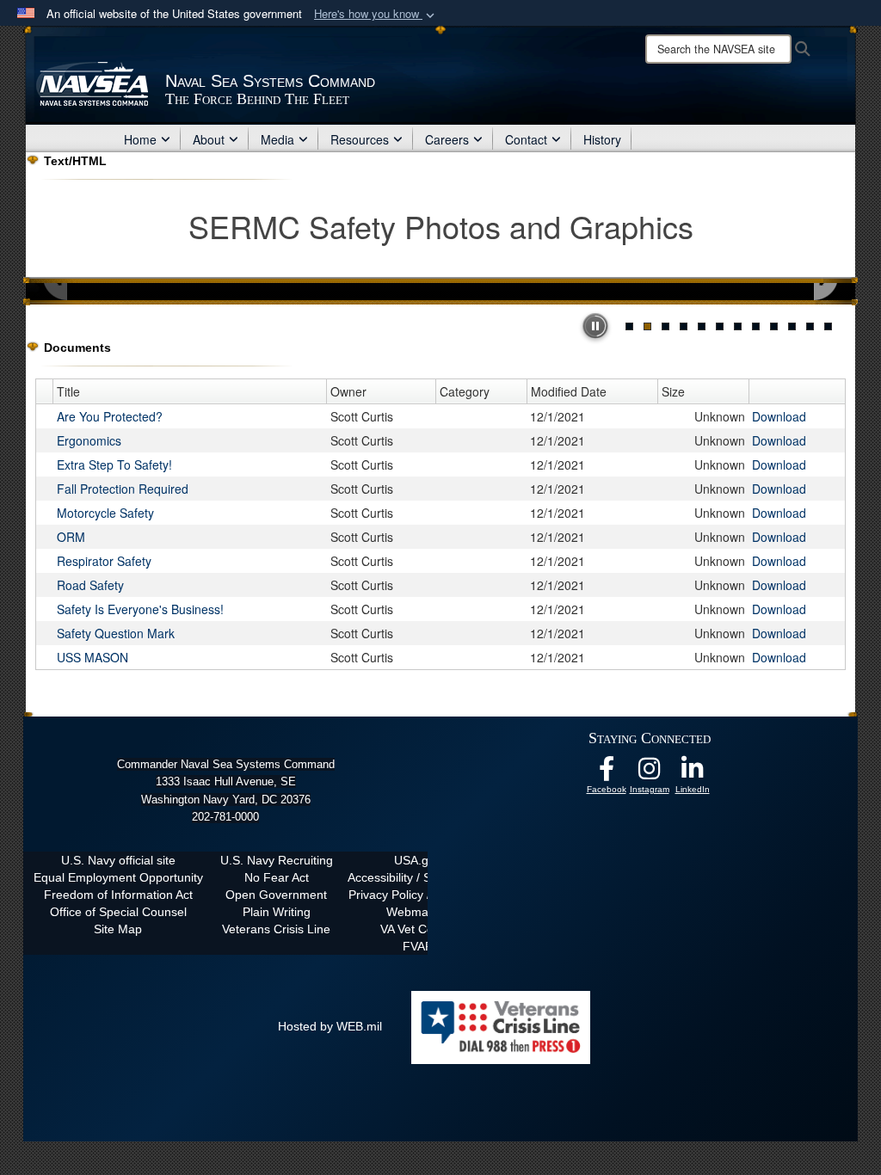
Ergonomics (89, 440)
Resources (359, 139)
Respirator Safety (104, 560)
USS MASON (92, 657)
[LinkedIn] (692, 773)
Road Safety (90, 585)
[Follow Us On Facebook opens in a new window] (606, 773)
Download (779, 416)
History (602, 139)
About (209, 139)
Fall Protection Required (122, 488)
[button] (376, 14)
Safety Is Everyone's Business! (140, 609)
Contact (526, 139)
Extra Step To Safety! (114, 464)
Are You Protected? (110, 416)
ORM (71, 536)
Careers (447, 139)
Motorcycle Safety (105, 512)
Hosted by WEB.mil (330, 1026)
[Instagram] (649, 773)
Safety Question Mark (116, 633)
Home (140, 139)
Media (277, 139)
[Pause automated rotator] (595, 326)
